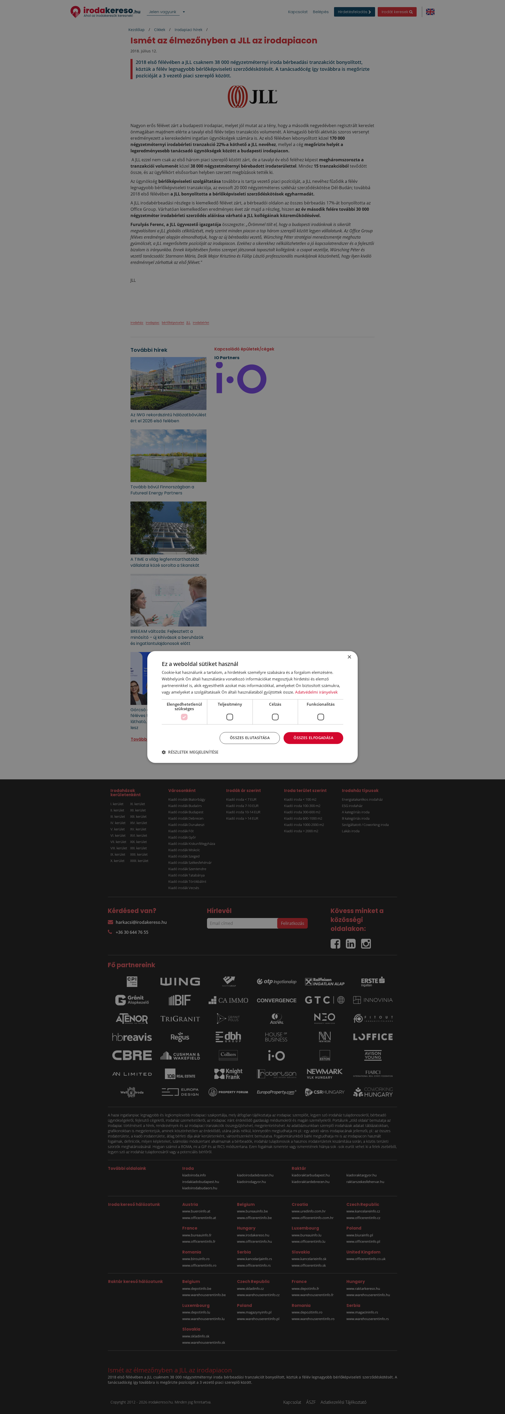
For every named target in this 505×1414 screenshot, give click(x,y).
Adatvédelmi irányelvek (316, 692)
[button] (190, 752)
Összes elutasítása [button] (250, 737)
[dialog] (252, 707)
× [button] (349, 657)
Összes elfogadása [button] (313, 737)
